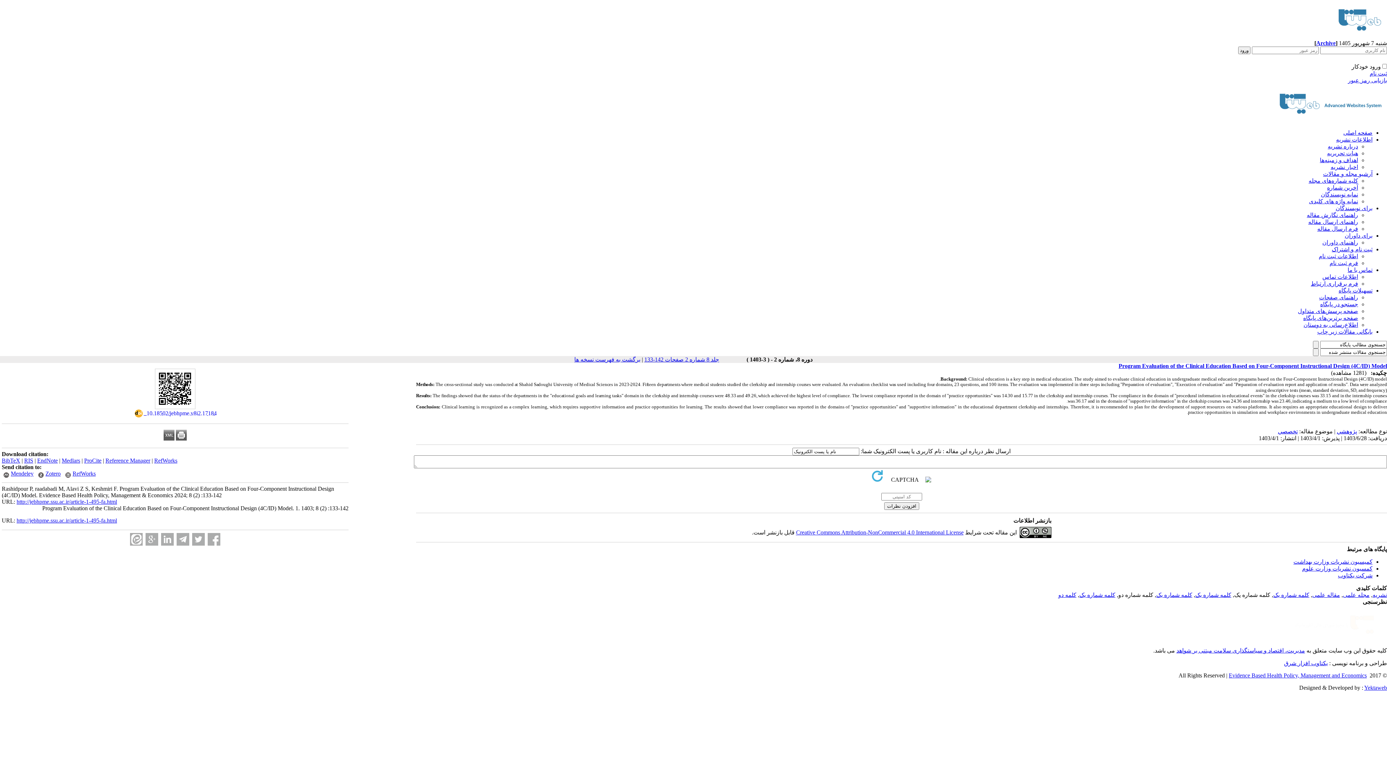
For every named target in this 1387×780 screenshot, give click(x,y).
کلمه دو (1067, 595)
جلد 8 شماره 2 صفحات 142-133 (681, 359)
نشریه (1380, 595)
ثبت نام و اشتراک (1352, 249)
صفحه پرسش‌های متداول (1328, 311)
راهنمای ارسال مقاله (1333, 222)
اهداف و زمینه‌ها (1339, 160)
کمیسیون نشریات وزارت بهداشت (1333, 562)
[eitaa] (136, 539)
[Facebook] (214, 539)
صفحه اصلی (1358, 133)
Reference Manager (127, 461)
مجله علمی (1356, 595)
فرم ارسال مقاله (1337, 229)
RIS (28, 461)
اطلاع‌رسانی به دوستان (1331, 325)
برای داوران (1359, 236)
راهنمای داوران (1340, 242)
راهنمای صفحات (1338, 297)
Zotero (53, 474)
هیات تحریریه (1342, 153)
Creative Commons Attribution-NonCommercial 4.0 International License (880, 532)
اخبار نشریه (1344, 167)
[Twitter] (198, 539)
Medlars (71, 461)
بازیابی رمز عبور (1367, 80)
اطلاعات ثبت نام (1338, 256)
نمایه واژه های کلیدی (1333, 201)
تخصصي (1288, 431)
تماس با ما (1360, 270)
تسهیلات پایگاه (1356, 290)
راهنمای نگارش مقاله (1332, 215)
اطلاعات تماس (1340, 277)
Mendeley (22, 474)
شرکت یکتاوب (1355, 575)
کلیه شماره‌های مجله (1333, 181)
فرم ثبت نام (1344, 263)
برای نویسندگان (1354, 208)
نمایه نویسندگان (1339, 194)
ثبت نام (1378, 73)
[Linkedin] (167, 539)
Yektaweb (1375, 688)
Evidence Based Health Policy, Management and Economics (1298, 675)
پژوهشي (1347, 431)
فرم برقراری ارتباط (1334, 284)
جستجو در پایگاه (1339, 304)
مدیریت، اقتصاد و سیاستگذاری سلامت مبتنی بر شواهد (1240, 650)
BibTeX (11, 461)
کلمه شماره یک (1291, 595)
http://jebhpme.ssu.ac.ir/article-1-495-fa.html (67, 502)
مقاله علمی (1326, 595)
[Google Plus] (152, 539)
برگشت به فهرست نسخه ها (607, 359)
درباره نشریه (1343, 146)
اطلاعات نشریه (1354, 139)
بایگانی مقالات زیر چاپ (1345, 332)
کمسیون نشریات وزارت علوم (1337, 569)
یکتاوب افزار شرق (1306, 663)
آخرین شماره (1342, 188)
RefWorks (165, 461)
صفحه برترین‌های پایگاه (1330, 318)
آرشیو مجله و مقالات (1348, 174)
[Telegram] (183, 539)
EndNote (47, 461)
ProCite (92, 461)
